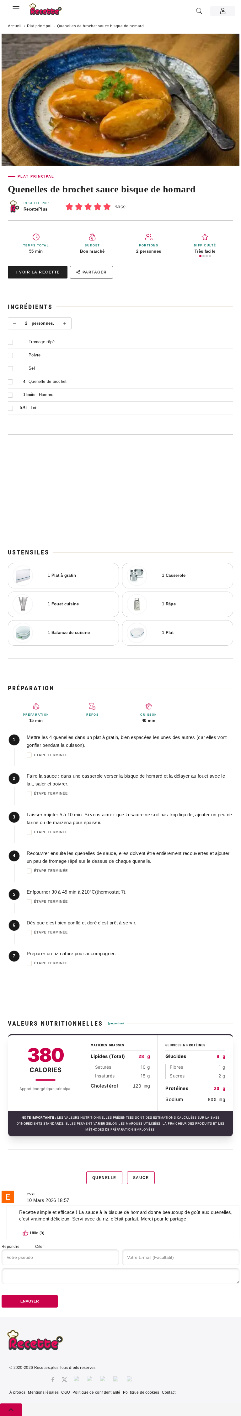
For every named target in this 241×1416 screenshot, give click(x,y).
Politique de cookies (141, 1392)
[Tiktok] (130, 1379)
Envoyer (29, 1301)
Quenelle (104, 1178)
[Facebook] (53, 1379)
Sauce (141, 1178)
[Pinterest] (90, 1379)
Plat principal (39, 26)
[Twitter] (64, 1379)
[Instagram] (77, 1379)
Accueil (15, 26)
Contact (169, 1392)
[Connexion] (222, 11)
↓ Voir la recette (37, 272)
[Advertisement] (120, 491)
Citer (39, 1246)
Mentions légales (43, 1392)
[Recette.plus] (49, 11)
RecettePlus (35, 209)
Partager (95, 272)
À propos (17, 1392)
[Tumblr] (103, 1379)
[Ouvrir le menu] (16, 8)
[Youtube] (116, 1379)
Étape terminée (51, 755)
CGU (65, 1392)
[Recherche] (199, 11)
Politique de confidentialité (96, 1392)
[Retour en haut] (11, 1409)
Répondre (10, 1246)
